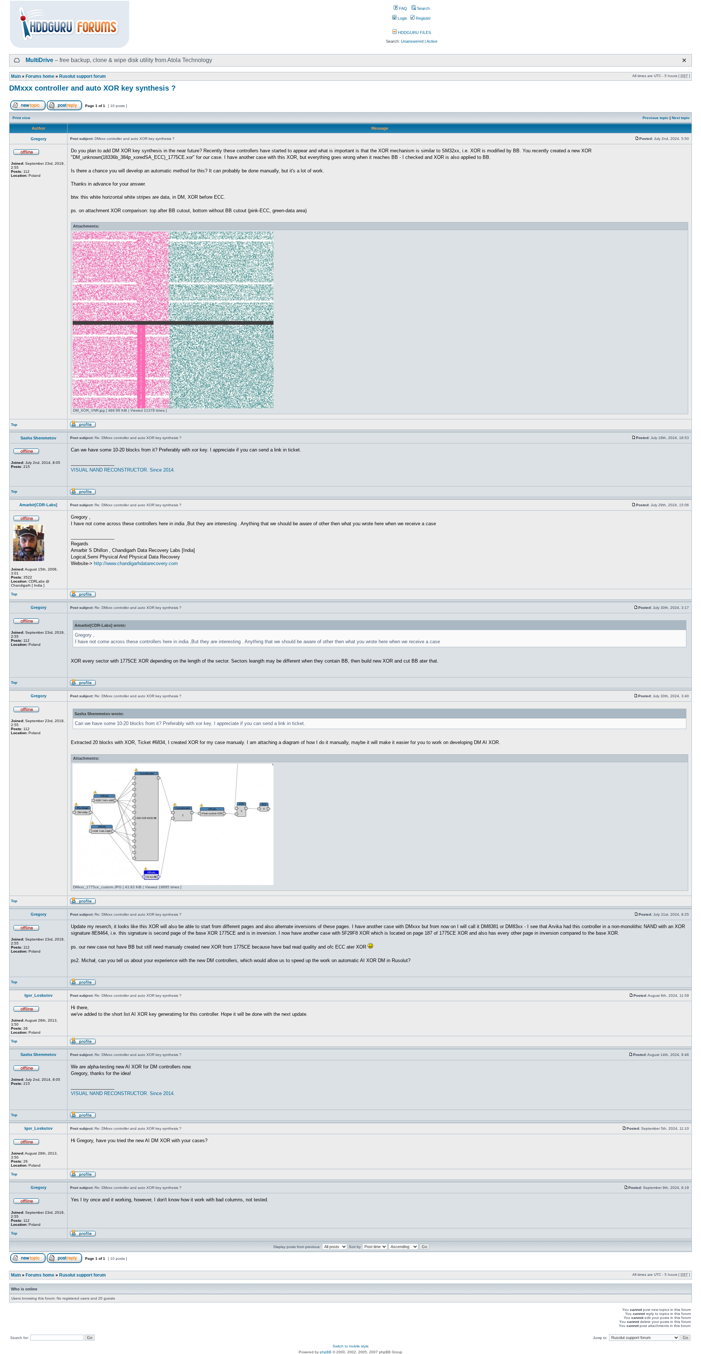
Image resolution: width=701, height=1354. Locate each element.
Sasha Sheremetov (38, 438)
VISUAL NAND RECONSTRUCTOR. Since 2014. (123, 470)
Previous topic (656, 118)
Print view (21, 118)
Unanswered (412, 41)
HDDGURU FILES (414, 32)
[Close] (684, 60)
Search (423, 8)
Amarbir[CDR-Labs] (38, 505)
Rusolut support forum (82, 76)
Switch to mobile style (351, 1346)
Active (431, 41)
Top (14, 425)
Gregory (38, 139)
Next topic (681, 118)
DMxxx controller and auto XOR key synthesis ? (92, 88)
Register (423, 18)
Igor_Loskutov (38, 995)
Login (402, 18)
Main (16, 76)
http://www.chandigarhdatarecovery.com (136, 563)
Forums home (40, 76)
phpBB (326, 1352)
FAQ (402, 8)
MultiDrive (39, 60)
